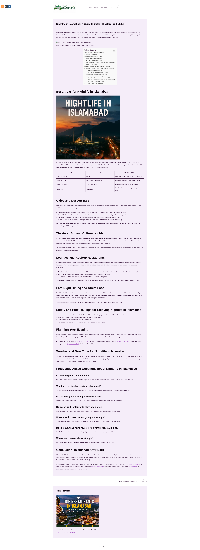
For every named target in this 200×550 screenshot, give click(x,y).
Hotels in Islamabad (82, 341)
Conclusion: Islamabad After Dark (94, 83)
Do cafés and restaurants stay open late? (98, 76)
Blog (111, 7)
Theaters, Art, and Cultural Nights (93, 56)
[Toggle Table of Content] (113, 50)
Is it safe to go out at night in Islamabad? (98, 74)
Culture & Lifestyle (61, 532)
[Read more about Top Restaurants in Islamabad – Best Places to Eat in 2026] (77, 511)
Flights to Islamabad (73, 344)
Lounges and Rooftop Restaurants (93, 58)
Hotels (96, 7)
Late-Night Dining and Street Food (93, 60)
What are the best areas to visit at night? (98, 72)
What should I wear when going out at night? (99, 77)
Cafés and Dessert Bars (91, 54)
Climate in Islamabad (134, 464)
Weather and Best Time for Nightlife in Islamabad (97, 66)
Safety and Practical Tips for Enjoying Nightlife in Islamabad (100, 62)
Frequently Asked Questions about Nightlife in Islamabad (99, 68)
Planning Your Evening (91, 64)
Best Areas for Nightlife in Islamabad (94, 52)
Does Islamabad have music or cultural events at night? (101, 79)
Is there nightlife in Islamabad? (95, 70)
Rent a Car (104, 7)
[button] (132, 7)
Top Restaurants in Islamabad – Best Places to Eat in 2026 (76, 530)
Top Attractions (132, 466)
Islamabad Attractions (123, 341)
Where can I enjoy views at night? (96, 81)
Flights (90, 7)
